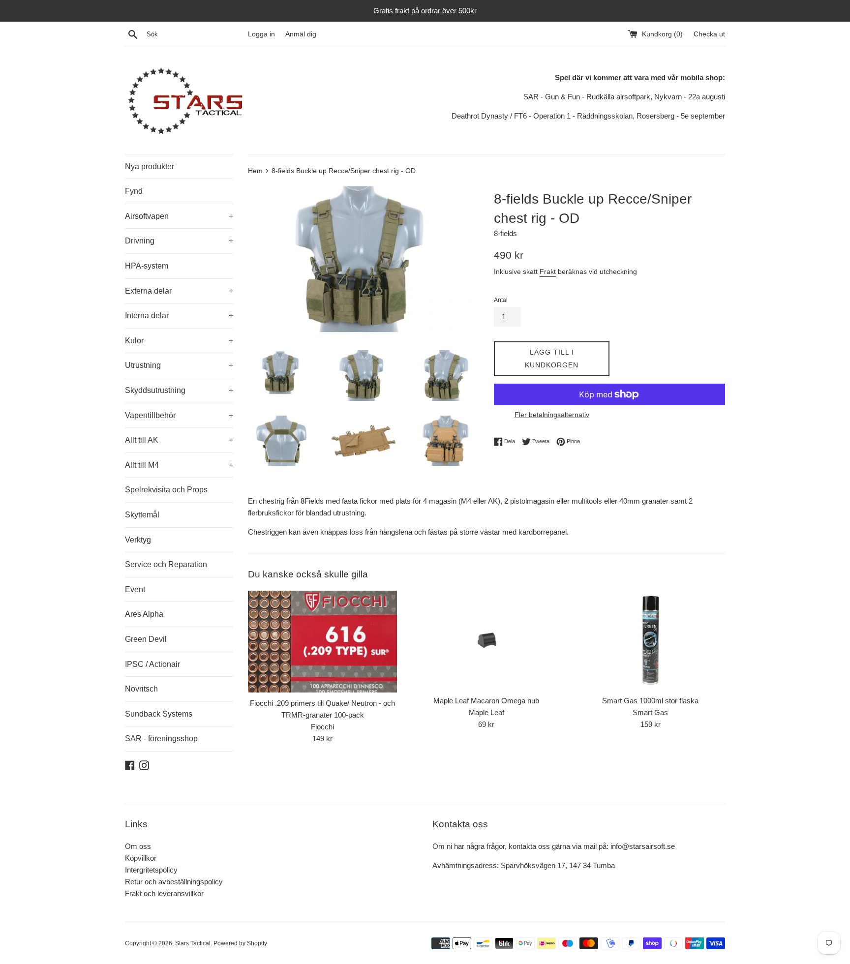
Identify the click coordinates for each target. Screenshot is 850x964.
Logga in (261, 34)
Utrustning (179, 365)
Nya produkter (149, 166)
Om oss (138, 846)
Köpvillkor (140, 858)
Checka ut (709, 34)
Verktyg (138, 540)
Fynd (134, 191)
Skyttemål (142, 515)
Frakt (548, 271)
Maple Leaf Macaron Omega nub (486, 700)
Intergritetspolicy (151, 870)
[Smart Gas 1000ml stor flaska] (650, 640)
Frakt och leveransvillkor (164, 893)
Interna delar (179, 315)
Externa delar (179, 291)
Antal (501, 300)
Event (135, 589)
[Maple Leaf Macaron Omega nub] (486, 640)
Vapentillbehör (179, 415)
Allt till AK (179, 440)
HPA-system (146, 266)
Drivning (179, 241)
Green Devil (146, 639)
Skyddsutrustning (179, 390)
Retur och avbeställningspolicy (174, 881)
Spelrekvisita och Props (166, 489)
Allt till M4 (179, 465)
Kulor (179, 340)
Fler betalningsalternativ (552, 415)
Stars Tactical (193, 943)
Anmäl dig (300, 34)
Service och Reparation (166, 564)
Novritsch (141, 689)
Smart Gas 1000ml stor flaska (650, 700)
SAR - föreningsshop (161, 738)
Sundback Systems (158, 714)
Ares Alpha (144, 614)
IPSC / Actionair (152, 664)
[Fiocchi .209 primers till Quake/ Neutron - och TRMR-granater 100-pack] (322, 642)
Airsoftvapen (179, 216)
